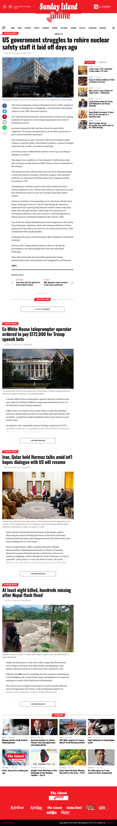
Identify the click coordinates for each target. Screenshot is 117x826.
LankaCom (110, 823)
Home (13, 28)
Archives (103, 28)
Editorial (64, 28)
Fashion (73, 28)
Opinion (54, 28)
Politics (82, 28)
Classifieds (93, 28)
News (19, 28)
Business (46, 28)
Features (28, 28)
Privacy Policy (8, 823)
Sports (36, 28)
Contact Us (58, 34)
